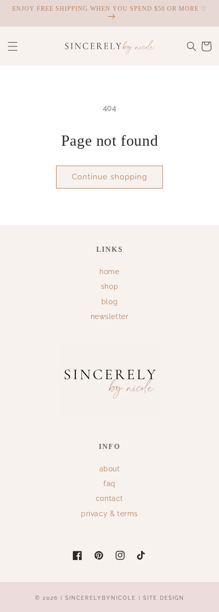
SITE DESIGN (163, 598)
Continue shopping (109, 176)
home (109, 272)
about (109, 469)
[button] (13, 46)
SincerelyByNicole (102, 598)
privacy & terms (109, 514)
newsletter (110, 316)
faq (109, 484)
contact (109, 498)
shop (109, 286)
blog (109, 302)
